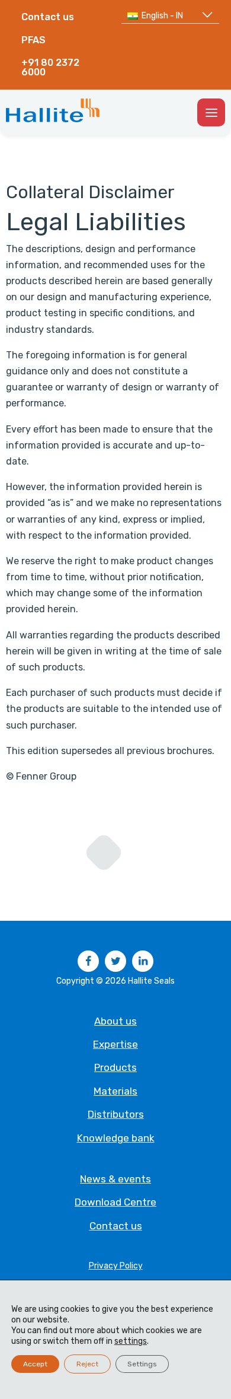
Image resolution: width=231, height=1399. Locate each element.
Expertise (115, 1044)
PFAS (33, 40)
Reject (87, 1364)
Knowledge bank (116, 1138)
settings (130, 1341)
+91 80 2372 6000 (50, 67)
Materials (115, 1091)
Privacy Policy (116, 1266)
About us (115, 1021)
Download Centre (115, 1202)
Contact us (47, 17)
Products (115, 1067)
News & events (115, 1179)
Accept (35, 1364)
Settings (142, 1364)
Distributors (116, 1114)
